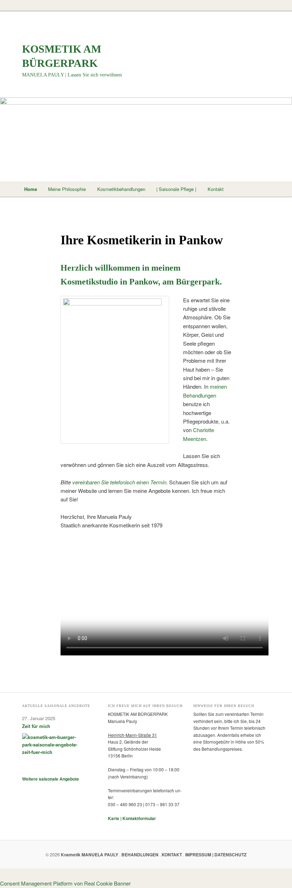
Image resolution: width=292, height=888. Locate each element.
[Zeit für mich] (52, 751)
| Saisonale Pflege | (176, 189)
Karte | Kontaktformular (132, 818)
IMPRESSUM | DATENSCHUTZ (215, 854)
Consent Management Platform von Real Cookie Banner (65, 883)
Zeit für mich (36, 726)
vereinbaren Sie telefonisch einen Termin (118, 482)
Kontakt (216, 189)
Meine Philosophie (67, 189)
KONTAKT (172, 854)
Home (30, 189)
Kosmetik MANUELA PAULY (89, 854)
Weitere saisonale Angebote (50, 779)
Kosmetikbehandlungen (121, 189)
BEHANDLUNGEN (139, 854)
